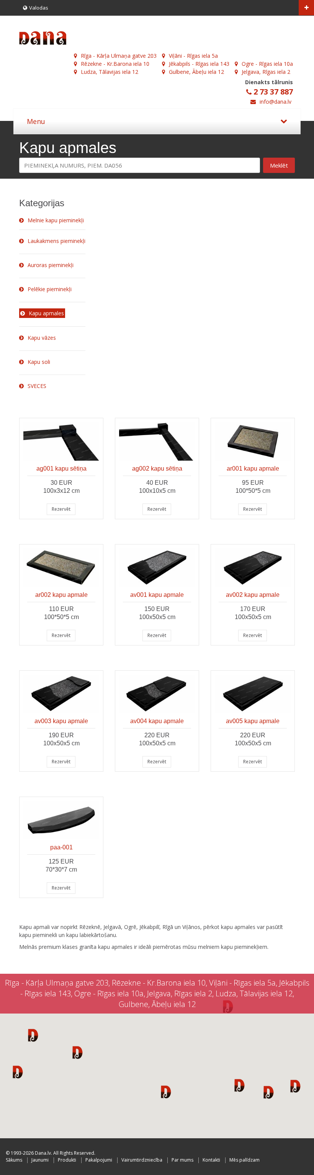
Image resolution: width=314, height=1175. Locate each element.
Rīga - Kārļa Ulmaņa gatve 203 (119, 55)
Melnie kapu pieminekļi (56, 220)
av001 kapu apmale (157, 595)
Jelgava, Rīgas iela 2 (266, 71)
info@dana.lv (275, 101)
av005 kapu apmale (253, 721)
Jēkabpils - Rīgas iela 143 (199, 63)
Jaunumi (40, 1160)
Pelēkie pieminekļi (50, 289)
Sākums (14, 1160)
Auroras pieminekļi (51, 265)
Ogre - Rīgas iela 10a (267, 63)
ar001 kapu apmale (253, 468)
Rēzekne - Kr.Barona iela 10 (115, 63)
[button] (33, 1035)
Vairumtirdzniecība (141, 1160)
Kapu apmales (46, 313)
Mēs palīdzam (244, 1160)
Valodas (38, 7)
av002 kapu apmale (253, 595)
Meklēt (279, 165)
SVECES (37, 385)
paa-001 (61, 847)
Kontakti (211, 1160)
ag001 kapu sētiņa (61, 468)
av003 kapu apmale (61, 721)
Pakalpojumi (98, 1160)
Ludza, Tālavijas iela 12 (109, 71)
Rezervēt (61, 509)
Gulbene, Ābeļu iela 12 (196, 71)
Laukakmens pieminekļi (56, 240)
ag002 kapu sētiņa (157, 468)
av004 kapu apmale (157, 721)
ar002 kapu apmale (61, 595)
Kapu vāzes (42, 337)
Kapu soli (39, 361)
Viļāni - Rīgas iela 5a (193, 55)
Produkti (67, 1160)
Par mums (182, 1160)
